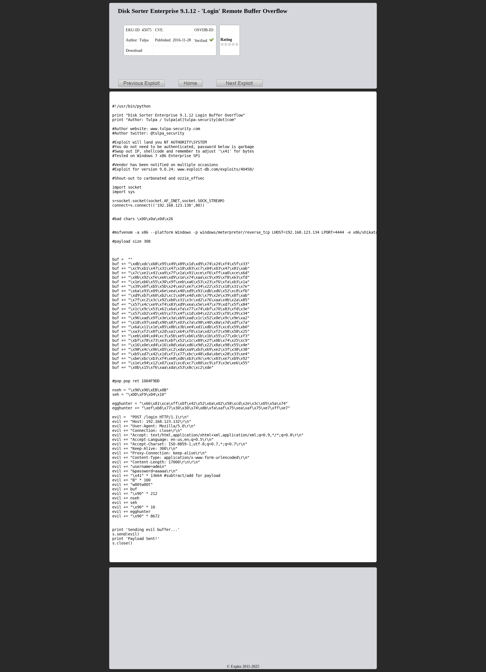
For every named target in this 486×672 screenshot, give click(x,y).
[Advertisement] (338, 41)
